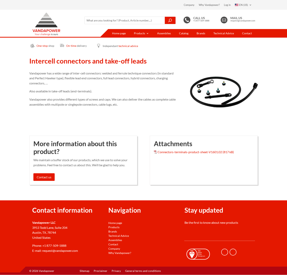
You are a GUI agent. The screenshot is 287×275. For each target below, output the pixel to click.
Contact (247, 33)
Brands (201, 33)
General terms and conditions (143, 271)
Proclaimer (100, 271)
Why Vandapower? (209, 4)
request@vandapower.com (60, 250)
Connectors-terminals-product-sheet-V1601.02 (190, 152)
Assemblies (164, 33)
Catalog (183, 33)
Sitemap (84, 271)
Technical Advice (223, 33)
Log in (227, 4)
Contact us (44, 177)
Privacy (116, 271)
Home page (119, 33)
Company (189, 4)
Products (139, 33)
